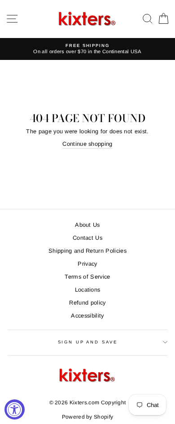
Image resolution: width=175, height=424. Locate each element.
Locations (88, 289)
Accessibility (87, 315)
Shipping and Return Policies (87, 250)
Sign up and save (88, 341)
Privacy (87, 263)
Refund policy (87, 302)
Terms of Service (87, 276)
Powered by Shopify (88, 417)
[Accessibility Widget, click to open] (14, 409)
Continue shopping (87, 143)
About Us (87, 224)
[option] (87, 48)
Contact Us (87, 237)
